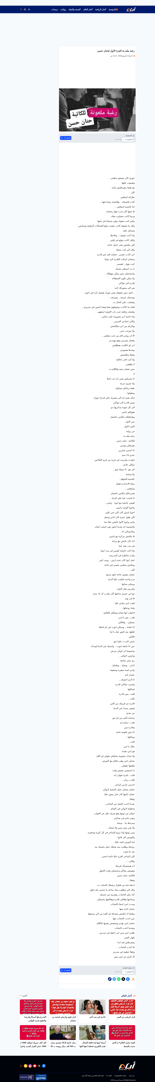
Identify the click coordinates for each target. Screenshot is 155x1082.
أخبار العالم (87, 9)
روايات (63, 9)
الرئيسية (112, 9)
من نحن (131, 1075)
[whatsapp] (110, 979)
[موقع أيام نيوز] (129, 9)
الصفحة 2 (67, 138)
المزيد (24, 995)
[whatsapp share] (119, 979)
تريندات (54, 9)
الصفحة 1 (128, 139)
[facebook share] (128, 979)
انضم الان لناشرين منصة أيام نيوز (93, 1075)
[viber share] (114, 979)
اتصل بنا (109, 1075)
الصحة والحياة (75, 9)
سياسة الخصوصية (120, 1075)
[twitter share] (123, 979)
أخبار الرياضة (100, 9)
